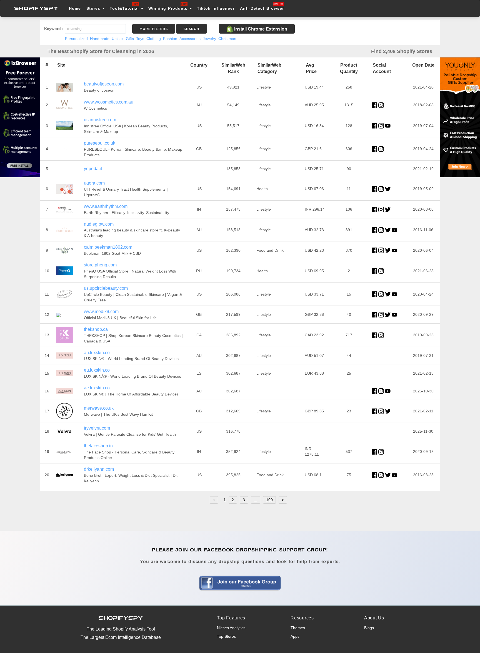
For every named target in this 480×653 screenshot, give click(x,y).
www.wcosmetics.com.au (108, 102)
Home (75, 8)
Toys (140, 38)
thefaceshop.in (98, 445)
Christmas (227, 38)
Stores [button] (94, 8)
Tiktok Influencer (215, 8)
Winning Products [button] (168, 8)
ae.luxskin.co (97, 387)
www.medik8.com (101, 311)
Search (191, 29)
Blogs (369, 628)
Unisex (118, 38)
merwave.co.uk (99, 408)
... (255, 500)
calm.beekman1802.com (108, 247)
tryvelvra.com (97, 428)
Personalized (76, 38)
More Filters (154, 29)
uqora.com (94, 183)
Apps (295, 636)
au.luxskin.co (97, 352)
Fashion (170, 38)
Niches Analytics (231, 628)
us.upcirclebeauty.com (106, 288)
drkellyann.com (99, 469)
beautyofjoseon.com (104, 84)
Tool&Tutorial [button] (124, 8)
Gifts (130, 38)
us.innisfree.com (100, 119)
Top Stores (226, 636)
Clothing (153, 38)
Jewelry (209, 38)
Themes (298, 628)
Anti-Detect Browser (262, 8)
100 (269, 500)
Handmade (99, 38)
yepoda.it (93, 168)
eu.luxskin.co (97, 370)
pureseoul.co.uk (99, 143)
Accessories (190, 38)
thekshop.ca (96, 329)
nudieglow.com (99, 224)
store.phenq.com (100, 265)
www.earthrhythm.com (106, 206)
